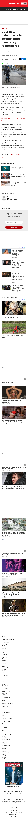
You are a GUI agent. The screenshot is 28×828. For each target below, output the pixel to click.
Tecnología (5, 644)
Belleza (4, 673)
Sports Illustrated (6, 735)
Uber (12, 154)
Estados (4, 660)
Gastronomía (5, 749)
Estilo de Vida (5, 757)
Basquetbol (5, 740)
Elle (3, 680)
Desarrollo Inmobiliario (8, 703)
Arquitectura (5, 706)
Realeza (4, 669)
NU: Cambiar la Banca (14, 786)
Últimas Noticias (8, 9)
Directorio (13, 817)
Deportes (4, 693)
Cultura (4, 676)
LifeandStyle (5, 650)
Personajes (5, 754)
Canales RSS (13, 814)
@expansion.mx (14, 793)
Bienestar (4, 755)
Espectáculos (5, 667)
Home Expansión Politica (8, 639)
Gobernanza (5, 715)
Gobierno (4, 654)
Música (3, 696)
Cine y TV (4, 694)
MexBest (4, 748)
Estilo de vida (5, 685)
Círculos (4, 670)
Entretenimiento (6, 691)
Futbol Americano (6, 739)
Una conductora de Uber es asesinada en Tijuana (18, 167)
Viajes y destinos (6, 752)
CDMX (3, 658)
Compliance (14, 810)
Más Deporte (5, 742)
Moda (3, 672)
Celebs (4, 684)
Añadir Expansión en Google (9, 63)
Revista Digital (24, 3)
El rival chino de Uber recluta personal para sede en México (18, 183)
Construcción (5, 702)
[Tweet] (20, 59)
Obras (3, 645)
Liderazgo (4, 729)
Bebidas (4, 751)
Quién (3, 666)
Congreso (4, 657)
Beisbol (4, 737)
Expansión (4, 636)
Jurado (3, 758)
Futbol (3, 736)
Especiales (5, 731)
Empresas (15, 9)
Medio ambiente (6, 712)
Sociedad (4, 663)
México (4, 655)
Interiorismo (5, 708)
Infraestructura (6, 705)
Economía (4, 641)
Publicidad (13, 808)
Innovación (5, 720)
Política (20, 9)
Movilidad (4, 717)
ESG (3, 647)
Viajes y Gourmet (6, 675)
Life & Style (5, 688)
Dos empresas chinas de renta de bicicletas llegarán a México (18, 176)
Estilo (3, 690)
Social (3, 714)
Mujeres (4, 648)
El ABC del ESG (6, 721)
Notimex (9, 197)
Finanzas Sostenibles (8, 718)
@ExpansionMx (14, 199)
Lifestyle (4, 743)
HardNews (17, 154)
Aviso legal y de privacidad (13, 812)
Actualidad (4, 727)
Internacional (5, 642)
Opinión (4, 661)
